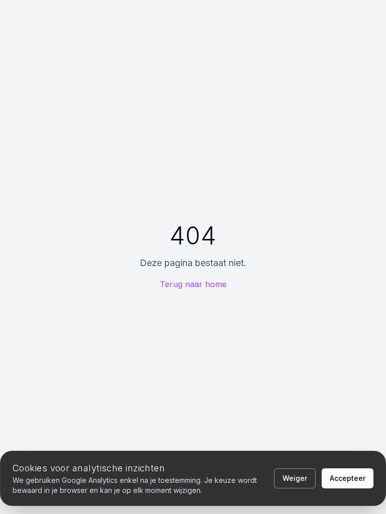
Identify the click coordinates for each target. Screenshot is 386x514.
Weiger (294, 478)
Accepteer (347, 478)
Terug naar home (193, 284)
